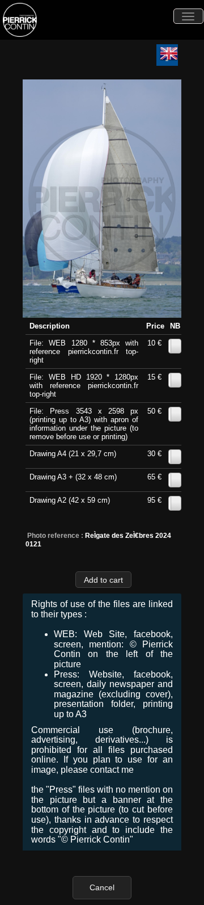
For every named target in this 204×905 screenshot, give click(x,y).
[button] (103, 579)
